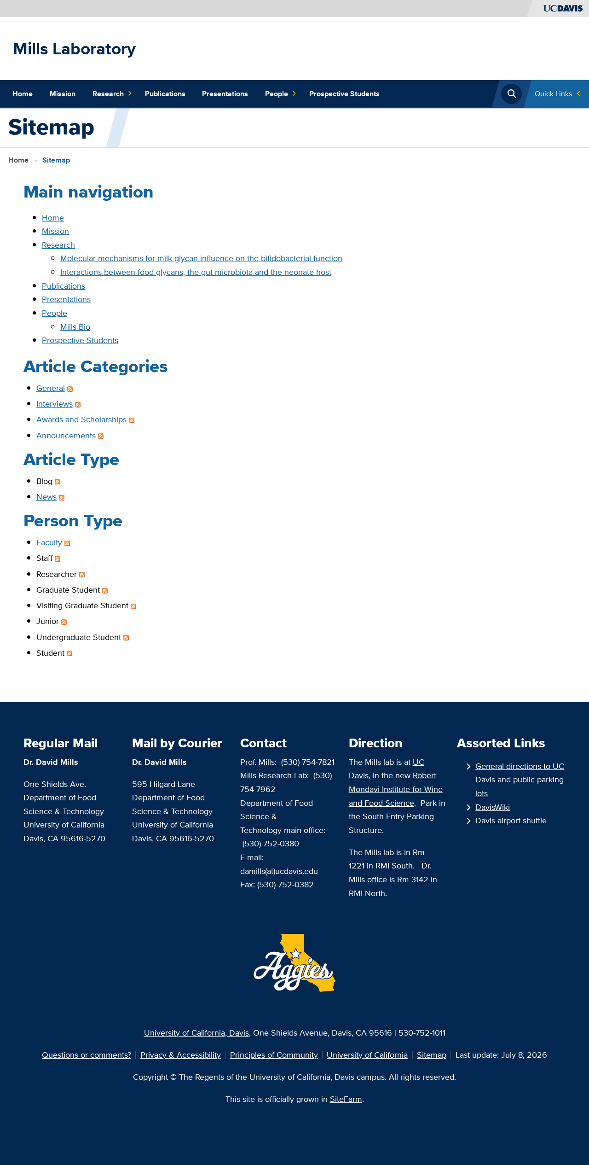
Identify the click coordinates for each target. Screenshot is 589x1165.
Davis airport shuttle (511, 820)
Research (108, 93)
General (50, 388)
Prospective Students (344, 93)
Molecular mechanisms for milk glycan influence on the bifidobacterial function (201, 258)
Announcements (66, 435)
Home (22, 93)
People (276, 93)
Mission (62, 93)
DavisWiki (492, 807)
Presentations (225, 93)
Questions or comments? (86, 1054)
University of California (367, 1054)
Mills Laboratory (74, 48)
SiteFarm (346, 1099)
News (46, 496)
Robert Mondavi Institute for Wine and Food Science (396, 789)
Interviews (54, 403)
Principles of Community (274, 1054)
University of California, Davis (196, 1032)
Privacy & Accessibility (180, 1054)
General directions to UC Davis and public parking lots (519, 779)
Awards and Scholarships (81, 419)
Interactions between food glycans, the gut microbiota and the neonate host (195, 272)
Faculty (49, 542)
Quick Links (553, 93)
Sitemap (431, 1054)
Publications (165, 93)
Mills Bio (75, 326)
